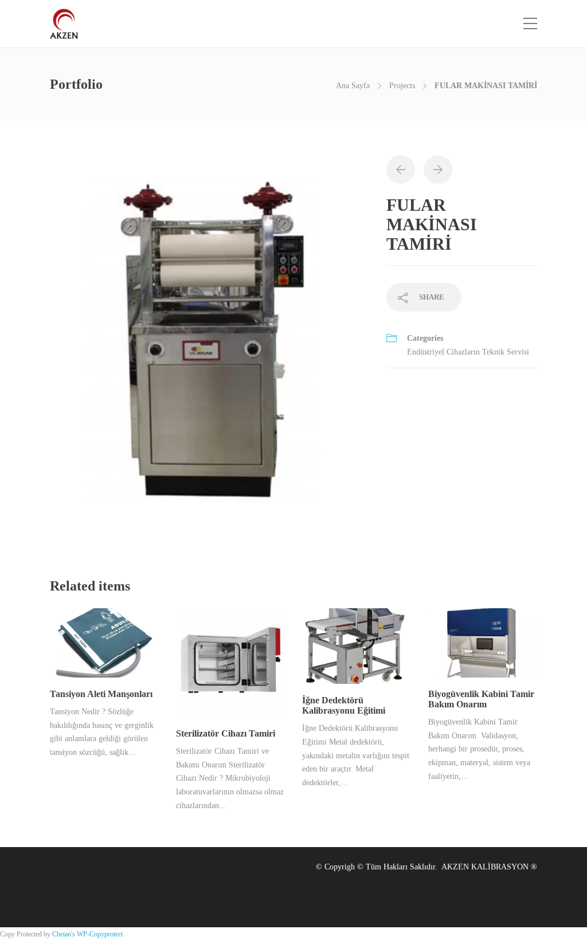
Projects (402, 85)
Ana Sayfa (353, 85)
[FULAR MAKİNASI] (209, 349)
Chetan (61, 934)
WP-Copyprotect (100, 934)
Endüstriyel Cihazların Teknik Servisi (468, 352)
